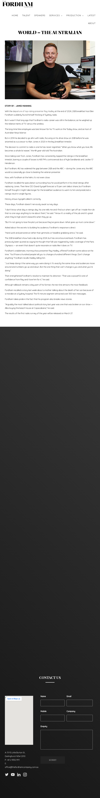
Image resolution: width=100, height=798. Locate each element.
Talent (26, 15)
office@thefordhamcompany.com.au (22, 767)
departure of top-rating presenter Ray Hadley (33, 111)
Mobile (43, 711)
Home (15, 15)
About (92, 23)
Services (54, 15)
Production (73, 15)
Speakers (39, 15)
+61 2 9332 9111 (13, 760)
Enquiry (43, 726)
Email (69, 696)
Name (43, 696)
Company (71, 711)
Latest (92, 15)
